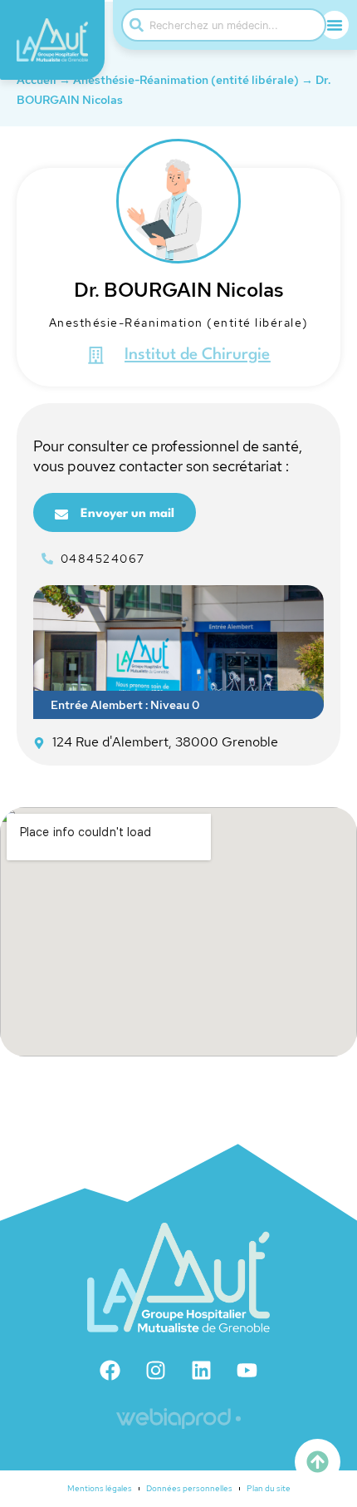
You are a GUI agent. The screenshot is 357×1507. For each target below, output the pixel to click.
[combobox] (223, 25)
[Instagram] (156, 1370)
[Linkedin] (202, 1370)
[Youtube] (247, 1370)
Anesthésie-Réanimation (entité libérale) (186, 79)
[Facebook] (110, 1370)
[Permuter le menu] (334, 25)
